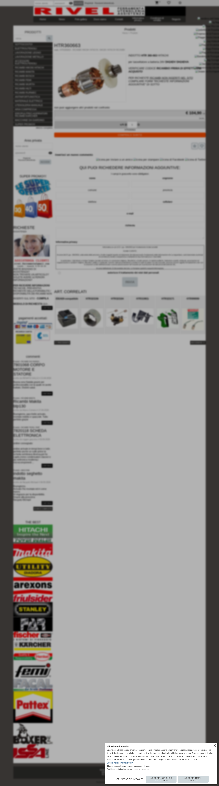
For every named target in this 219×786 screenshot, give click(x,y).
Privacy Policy (126, 763)
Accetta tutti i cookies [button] (193, 779)
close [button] (215, 745)
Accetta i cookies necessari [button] (161, 779)
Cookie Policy (113, 763)
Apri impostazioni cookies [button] (129, 779)
